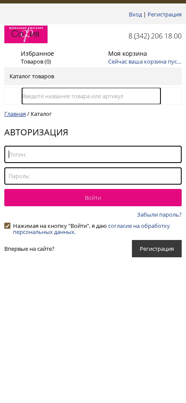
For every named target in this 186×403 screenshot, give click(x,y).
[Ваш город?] (6, 14)
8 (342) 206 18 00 (155, 36)
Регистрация (165, 14)
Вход (135, 14)
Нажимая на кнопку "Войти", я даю (91, 226)
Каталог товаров (32, 76)
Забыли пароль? (159, 214)
